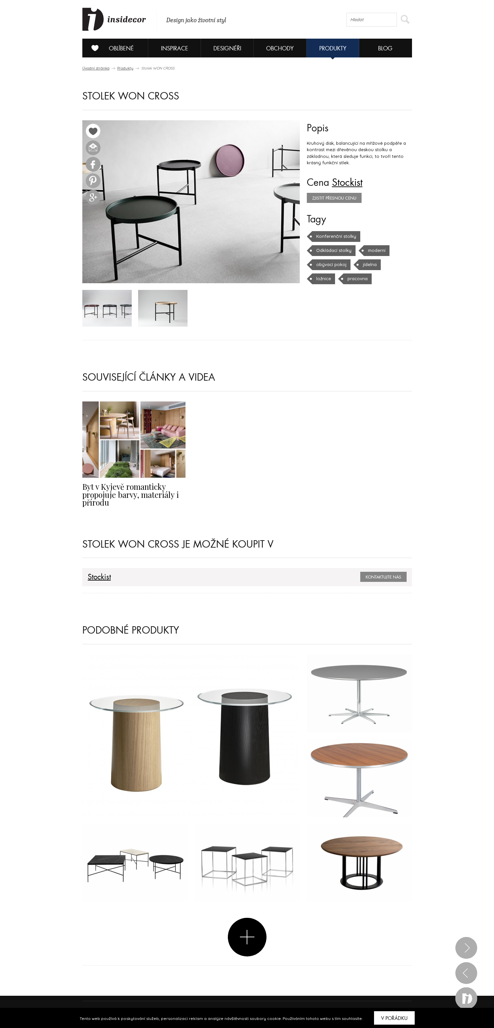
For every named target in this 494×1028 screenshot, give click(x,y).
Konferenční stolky (336, 236)
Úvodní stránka (96, 68)
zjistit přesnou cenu (334, 198)
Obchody (280, 48)
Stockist (347, 183)
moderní (376, 250)
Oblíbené (121, 48)
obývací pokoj (331, 264)
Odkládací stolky (334, 250)
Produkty (332, 48)
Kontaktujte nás (383, 577)
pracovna (357, 278)
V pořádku (394, 1018)
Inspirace (174, 48)
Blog (385, 48)
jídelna (370, 264)
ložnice (323, 278)
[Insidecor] (114, 19)
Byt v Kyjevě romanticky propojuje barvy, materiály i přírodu (130, 494)
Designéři (227, 48)
